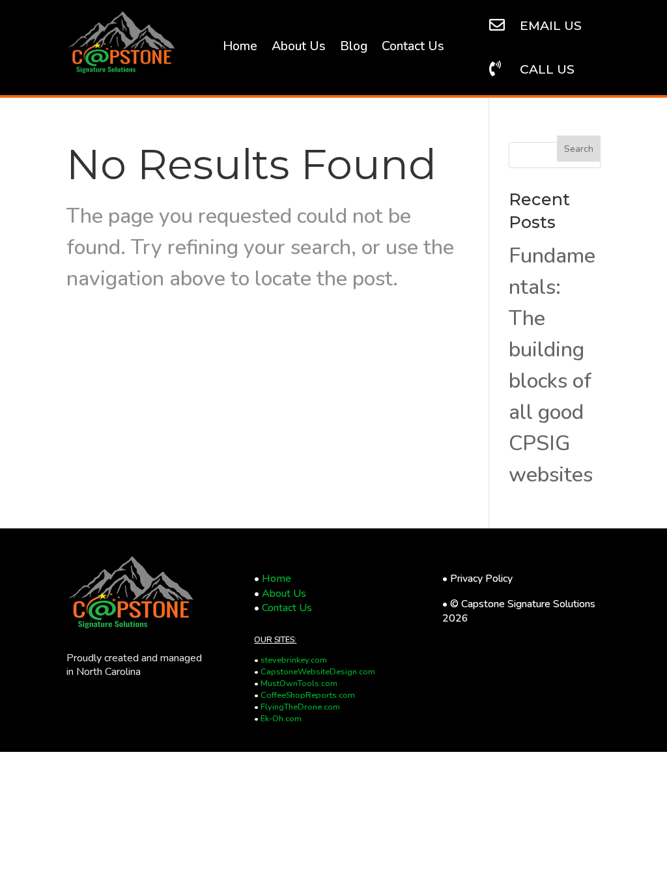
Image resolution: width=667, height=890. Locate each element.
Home (240, 48)
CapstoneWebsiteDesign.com (318, 672)
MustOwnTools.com (299, 683)
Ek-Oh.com (281, 719)
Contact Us (413, 48)
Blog (353, 48)
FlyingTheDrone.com (300, 707)
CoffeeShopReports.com (308, 695)
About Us (299, 48)
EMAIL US (551, 25)
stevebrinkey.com (294, 660)
